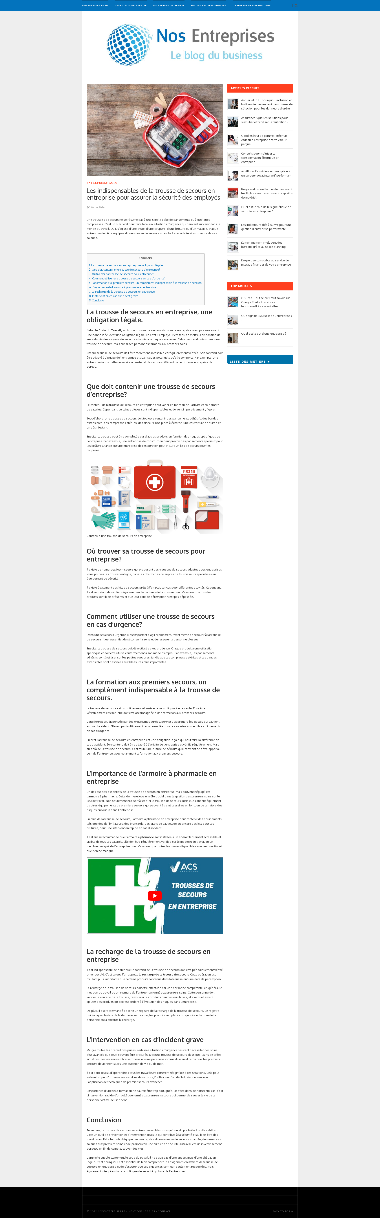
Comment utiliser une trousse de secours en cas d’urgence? (127, 278)
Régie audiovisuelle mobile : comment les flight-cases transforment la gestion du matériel (267, 193)
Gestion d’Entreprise (131, 5)
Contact (164, 1211)
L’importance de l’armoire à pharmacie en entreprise (122, 287)
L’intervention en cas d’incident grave (113, 296)
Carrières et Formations (252, 5)
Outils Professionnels (208, 5)
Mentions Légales (141, 1211)
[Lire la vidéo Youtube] (155, 895)
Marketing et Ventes (169, 5)
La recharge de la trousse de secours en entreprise (122, 291)
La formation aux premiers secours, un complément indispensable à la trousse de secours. (145, 282)
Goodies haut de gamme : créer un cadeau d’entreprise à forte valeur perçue (264, 140)
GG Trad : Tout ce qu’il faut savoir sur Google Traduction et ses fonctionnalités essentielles (265, 302)
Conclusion (97, 300)
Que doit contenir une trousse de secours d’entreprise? (124, 269)
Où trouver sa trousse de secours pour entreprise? (121, 274)
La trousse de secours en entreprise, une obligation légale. (126, 265)
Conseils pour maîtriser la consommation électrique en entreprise (260, 158)
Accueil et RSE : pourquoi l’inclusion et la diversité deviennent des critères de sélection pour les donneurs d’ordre (267, 104)
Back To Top (281, 1211)
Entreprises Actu (95, 5)
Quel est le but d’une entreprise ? (263, 333)
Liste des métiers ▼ (250, 361)
